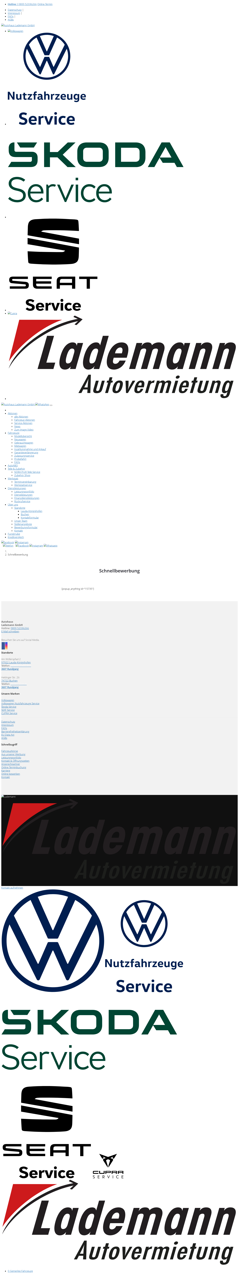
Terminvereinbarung (25, 481)
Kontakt (18, 530)
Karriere (5, 770)
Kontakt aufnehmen (12, 887)
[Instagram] (22, 542)
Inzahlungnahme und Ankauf (30, 449)
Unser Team (20, 520)
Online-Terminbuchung (13, 767)
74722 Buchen (9, 680)
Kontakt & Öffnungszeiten (15, 760)
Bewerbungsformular (26, 527)
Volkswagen (7, 700)
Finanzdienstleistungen (26, 498)
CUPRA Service (9, 713)
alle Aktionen (21, 416)
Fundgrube (14, 533)
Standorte (19, 507)
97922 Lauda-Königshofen (16, 662)
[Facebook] (7, 542)
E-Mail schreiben (10, 631)
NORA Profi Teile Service (27, 472)
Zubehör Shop (22, 475)
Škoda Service (8, 706)
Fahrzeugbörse (9, 751)
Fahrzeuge (13, 432)
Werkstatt (13, 478)
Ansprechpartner (10, 764)
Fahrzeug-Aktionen (24, 419)
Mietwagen (20, 445)
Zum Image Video (23, 429)
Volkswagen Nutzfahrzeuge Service (20, 703)
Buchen (25, 514)
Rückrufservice (22, 501)
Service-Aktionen (23, 423)
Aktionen (12, 413)
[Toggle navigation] (51, 405)
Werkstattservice (23, 485)
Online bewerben (10, 773)
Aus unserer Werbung (13, 754)
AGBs (11, 19)
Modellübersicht (23, 436)
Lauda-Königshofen (31, 511)
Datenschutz (15, 9)
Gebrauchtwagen (23, 442)
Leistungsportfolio (24, 491)
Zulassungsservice (24, 455)
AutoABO (13, 465)
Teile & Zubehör (16, 468)
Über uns (13, 504)
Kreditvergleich (16, 537)
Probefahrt (20, 459)
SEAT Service (8, 710)
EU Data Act (7, 734)
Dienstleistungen (17, 488)
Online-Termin (45, 4)
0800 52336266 (22, 4)
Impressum (14, 13)
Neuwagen (20, 439)
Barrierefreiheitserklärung (15, 731)
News (17, 426)
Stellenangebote (23, 524)
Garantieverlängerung (26, 452)
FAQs (10, 16)
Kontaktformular (30, 517)
